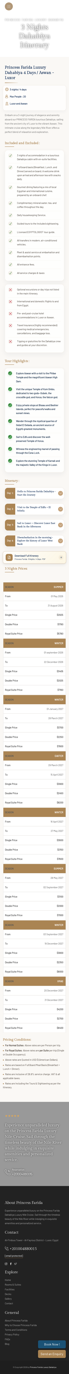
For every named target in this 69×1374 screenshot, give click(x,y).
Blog (7, 1343)
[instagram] (6, 1264)
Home (8, 1279)
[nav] (9, 6)
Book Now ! (52, 1344)
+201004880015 (22, 1174)
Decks (8, 1294)
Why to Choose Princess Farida (21, 1325)
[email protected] (14, 1255)
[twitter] (15, 1264)
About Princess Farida (16, 1320)
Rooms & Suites (13, 1284)
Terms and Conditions (16, 1329)
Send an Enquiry (52, 1354)
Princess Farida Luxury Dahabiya (43, 1367)
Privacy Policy (12, 1334)
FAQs (7, 1339)
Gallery (8, 1298)
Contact (9, 1303)
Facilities (9, 1289)
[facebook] (11, 1264)
